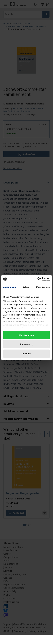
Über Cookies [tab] (43, 287)
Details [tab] (26, 287)
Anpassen (25, 344)
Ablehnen (26, 353)
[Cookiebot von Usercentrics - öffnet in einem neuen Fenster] (38, 279)
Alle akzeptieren (26, 335)
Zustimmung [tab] (9, 287)
